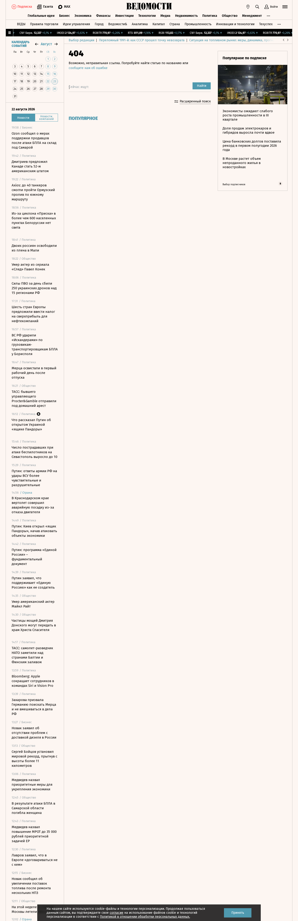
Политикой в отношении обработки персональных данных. (145, 917)
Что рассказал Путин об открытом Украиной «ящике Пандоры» (31, 424)
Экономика (82, 16)
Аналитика (140, 24)
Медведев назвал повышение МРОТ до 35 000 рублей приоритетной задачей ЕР (34, 834)
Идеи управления (76, 24)
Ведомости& (117, 24)
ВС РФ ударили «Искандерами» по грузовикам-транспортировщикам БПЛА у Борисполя (35, 344)
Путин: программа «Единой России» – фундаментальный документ (34, 557)
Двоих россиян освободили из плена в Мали (34, 248)
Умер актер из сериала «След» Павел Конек (30, 266)
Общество (229, 16)
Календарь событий (20, 44)
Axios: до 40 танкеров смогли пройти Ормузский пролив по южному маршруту (33, 192)
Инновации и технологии (235, 24)
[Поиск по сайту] (257, 6)
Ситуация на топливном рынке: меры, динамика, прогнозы (234, 40)
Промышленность (198, 24)
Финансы (103, 16)
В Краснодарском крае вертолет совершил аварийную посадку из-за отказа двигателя (33, 505)
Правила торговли (44, 24)
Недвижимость (186, 16)
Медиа (165, 16)
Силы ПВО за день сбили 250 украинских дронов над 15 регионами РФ (34, 288)
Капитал (158, 24)
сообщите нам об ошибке (88, 68)
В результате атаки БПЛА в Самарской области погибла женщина (33, 808)
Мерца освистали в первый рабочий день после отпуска (34, 373)
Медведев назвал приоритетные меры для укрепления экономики (32, 784)
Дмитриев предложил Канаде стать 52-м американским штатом (30, 166)
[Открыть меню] (285, 6)
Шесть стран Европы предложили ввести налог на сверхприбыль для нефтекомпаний (33, 314)
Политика (209, 16)
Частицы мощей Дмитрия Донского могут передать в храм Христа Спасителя (34, 625)
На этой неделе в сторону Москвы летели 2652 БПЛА (33, 909)
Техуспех (266, 24)
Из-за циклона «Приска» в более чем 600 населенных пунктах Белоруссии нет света (34, 220)
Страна (174, 24)
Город (99, 24)
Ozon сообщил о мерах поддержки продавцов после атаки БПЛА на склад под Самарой (34, 140)
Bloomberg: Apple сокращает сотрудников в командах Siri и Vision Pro (33, 681)
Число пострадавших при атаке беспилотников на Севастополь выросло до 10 (34, 452)
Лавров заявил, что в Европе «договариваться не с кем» (35, 860)
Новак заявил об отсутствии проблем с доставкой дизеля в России (34, 733)
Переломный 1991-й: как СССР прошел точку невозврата (142, 40)
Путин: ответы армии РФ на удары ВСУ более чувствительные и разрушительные (34, 478)
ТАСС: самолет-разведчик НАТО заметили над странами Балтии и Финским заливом (32, 655)
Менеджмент (252, 16)
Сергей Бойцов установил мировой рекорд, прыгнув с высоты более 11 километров (34, 759)
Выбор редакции (81, 40)
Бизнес (64, 16)
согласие (116, 913)
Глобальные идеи (41, 16)
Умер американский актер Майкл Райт (33, 604)
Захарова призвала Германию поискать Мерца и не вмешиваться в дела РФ (34, 707)
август (46, 44)
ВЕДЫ (21, 24)
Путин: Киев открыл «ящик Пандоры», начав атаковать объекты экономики (34, 531)
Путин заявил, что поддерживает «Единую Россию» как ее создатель (33, 583)
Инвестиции (124, 16)
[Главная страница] (149, 7)
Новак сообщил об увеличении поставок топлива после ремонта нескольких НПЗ (31, 886)
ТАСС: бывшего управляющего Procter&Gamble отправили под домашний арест (34, 399)
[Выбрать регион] (248, 6)
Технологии (147, 16)
